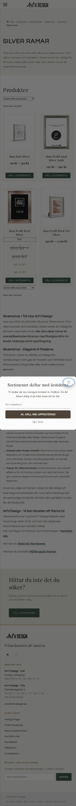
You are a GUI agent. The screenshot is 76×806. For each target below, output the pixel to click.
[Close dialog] (69, 382)
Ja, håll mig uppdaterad (38, 414)
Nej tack (38, 422)
